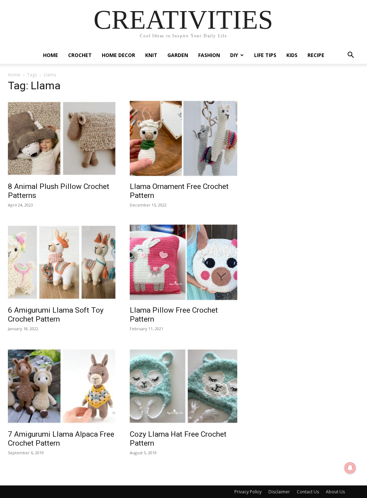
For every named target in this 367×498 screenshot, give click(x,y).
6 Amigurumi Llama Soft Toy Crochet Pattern (56, 314)
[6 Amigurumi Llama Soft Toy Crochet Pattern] (61, 262)
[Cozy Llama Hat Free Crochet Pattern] (183, 386)
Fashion (209, 55)
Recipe (316, 55)
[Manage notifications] (350, 468)
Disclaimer (279, 492)
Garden (177, 55)
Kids (291, 55)
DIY (234, 55)
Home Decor (118, 55)
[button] (350, 55)
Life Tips (265, 55)
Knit (151, 55)
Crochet (80, 55)
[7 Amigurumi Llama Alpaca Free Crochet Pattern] (61, 386)
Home (50, 55)
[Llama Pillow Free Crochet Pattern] (183, 262)
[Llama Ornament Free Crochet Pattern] (183, 138)
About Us (335, 492)
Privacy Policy (248, 492)
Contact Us (308, 492)
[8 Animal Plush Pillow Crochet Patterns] (61, 138)
